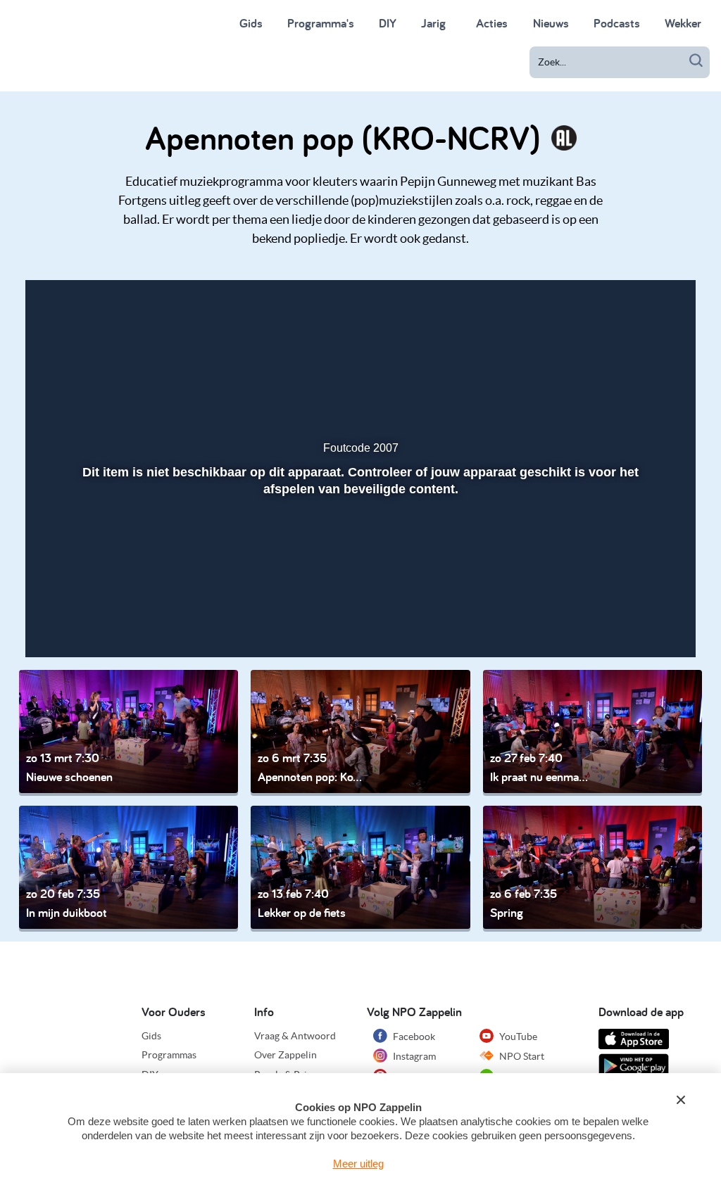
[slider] (358, 596)
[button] (55, 626)
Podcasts (617, 23)
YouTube (517, 1036)
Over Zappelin (285, 1054)
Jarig (433, 23)
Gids (251, 23)
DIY (387, 23)
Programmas (169, 1054)
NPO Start (520, 1056)
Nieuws (551, 23)
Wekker (683, 23)
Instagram (413, 1056)
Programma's (320, 23)
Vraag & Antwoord (295, 1035)
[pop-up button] (633, 626)
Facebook (413, 1036)
